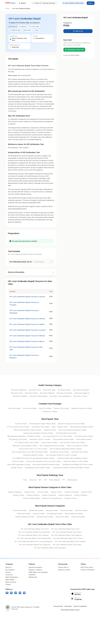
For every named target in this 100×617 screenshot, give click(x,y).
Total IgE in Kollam (16, 467)
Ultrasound (32, 480)
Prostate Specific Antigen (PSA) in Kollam (42, 423)
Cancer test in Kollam (62, 517)
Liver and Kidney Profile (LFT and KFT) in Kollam (61, 455)
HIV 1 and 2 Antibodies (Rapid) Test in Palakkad (70, 541)
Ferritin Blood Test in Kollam (40, 427)
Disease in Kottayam (33, 495)
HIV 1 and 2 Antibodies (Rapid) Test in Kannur (67, 532)
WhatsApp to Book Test (76, 49)
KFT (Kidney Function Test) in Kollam (27, 442)
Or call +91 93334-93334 (71, 55)
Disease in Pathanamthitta (31, 498)
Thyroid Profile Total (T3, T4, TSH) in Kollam (33, 449)
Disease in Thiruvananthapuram (52, 498)
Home (7, 8)
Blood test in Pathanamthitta (38, 396)
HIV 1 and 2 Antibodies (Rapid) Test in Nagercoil (66, 535)
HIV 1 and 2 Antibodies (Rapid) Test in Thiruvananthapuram (33, 541)
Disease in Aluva (30, 492)
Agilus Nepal (9, 579)
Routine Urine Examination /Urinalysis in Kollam (38, 433)
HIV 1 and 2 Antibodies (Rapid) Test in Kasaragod (50, 548)
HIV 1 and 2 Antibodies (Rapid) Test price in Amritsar (27, 318)
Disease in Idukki (43, 492)
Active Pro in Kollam (45, 408)
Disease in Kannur (56, 492)
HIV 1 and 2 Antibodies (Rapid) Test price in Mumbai (27, 336)
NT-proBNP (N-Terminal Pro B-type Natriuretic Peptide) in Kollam (33, 458)
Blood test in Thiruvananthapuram (60, 396)
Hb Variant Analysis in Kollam (84, 436)
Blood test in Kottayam (47, 393)
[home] (10, 3)
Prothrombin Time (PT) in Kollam (39, 439)
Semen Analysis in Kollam (49, 442)
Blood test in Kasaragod (81, 390)
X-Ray (25, 480)
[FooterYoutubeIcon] (7, 592)
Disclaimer (68, 606)
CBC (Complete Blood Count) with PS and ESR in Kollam (30, 452)
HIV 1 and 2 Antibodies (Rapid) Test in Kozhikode (34, 532)
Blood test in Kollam (31, 393)
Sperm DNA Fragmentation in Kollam (18, 464)
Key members (10, 570)
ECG (40, 480)
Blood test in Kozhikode (64, 393)
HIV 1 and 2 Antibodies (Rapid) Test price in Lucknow (28, 330)
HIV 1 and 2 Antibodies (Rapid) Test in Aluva (65, 529)
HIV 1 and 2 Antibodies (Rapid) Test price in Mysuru (27, 341)
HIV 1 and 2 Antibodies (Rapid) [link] (21, 8)
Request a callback (35, 570)
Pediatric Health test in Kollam (24, 517)
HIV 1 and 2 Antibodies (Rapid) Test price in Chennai (27, 296)
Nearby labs (33, 577)
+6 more (36, 30)
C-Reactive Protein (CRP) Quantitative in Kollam (72, 458)
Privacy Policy (58, 606)
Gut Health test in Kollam (54, 513)
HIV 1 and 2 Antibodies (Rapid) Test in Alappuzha (34, 544)
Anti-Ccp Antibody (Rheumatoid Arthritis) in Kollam (66, 449)
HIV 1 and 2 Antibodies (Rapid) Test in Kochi (35, 529)
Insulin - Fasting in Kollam (60, 427)
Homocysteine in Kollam (83, 439)
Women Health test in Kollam (74, 513)
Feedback (32, 574)
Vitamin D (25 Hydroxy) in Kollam (77, 445)
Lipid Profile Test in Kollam (79, 452)
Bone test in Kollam (66, 510)
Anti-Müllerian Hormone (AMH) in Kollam (37, 467)
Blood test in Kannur (64, 390)
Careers (8, 584)
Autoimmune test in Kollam (45, 517)
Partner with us (63, 567)
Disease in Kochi (86, 492)
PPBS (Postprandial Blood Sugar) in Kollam (27, 430)
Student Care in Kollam (50, 411)
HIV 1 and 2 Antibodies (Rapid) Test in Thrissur (68, 538)
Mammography (72, 480)
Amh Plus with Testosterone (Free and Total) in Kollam (43, 461)
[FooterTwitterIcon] (24, 592)
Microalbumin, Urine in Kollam (59, 452)
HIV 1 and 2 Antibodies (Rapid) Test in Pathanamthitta (34, 538)
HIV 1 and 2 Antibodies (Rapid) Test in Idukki (67, 544)
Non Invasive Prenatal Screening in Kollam (46, 464)
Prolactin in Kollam (21, 423)
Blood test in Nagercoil (82, 393)
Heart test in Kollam (52, 510)
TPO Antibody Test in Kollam (18, 439)
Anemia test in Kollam (78, 517)
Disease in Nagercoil (65, 495)
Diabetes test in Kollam (36, 510)
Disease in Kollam (18, 495)
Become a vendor (64, 570)
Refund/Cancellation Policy (70, 610)
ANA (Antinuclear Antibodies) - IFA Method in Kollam (23, 436)
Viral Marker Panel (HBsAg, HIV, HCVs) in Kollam (77, 464)
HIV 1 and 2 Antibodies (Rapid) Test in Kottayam (33, 535)
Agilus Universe (10, 582)
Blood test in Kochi (17, 393)
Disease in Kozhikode (49, 495)
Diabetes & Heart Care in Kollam (81, 408)
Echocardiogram (55, 480)
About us (8, 567)
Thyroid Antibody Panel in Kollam (63, 439)
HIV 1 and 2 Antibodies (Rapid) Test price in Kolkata (27, 324)
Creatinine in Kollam (49, 430)
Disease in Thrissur (71, 498)
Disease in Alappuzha (15, 492)
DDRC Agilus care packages (38, 572)
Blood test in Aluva (35, 390)
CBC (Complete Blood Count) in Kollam (51, 445)
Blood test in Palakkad (20, 396)
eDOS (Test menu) (87, 567)
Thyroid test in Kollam (19, 510)
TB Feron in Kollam (18, 461)
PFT (63, 480)
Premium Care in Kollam (61, 408)
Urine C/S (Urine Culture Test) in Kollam (72, 442)
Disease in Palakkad (80, 495)
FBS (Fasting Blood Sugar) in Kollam (81, 427)
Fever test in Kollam (81, 510)
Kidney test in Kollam (23, 513)
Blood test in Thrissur (80, 396)
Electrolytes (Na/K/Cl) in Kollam (33, 455)
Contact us (9, 574)
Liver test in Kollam (39, 513)
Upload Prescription (35, 567)
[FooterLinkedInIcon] (19, 592)
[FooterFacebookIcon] (15, 592)
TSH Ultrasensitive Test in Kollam (66, 433)
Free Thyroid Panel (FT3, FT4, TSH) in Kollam (57, 436)
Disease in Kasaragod (72, 492)
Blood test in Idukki (49, 390)
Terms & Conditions (80, 606)
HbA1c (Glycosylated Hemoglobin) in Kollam (72, 430)
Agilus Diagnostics (11, 577)
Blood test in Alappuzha (19, 390)
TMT (45, 480)
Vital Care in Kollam (14, 408)
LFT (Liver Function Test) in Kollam (18, 427)
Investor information (88, 570)
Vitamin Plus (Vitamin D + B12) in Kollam (75, 461)
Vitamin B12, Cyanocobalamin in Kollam (24, 445)
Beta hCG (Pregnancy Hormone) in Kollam (71, 423)
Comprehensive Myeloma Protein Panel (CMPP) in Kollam (71, 467)
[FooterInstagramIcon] (11, 592)
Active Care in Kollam (29, 408)
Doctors (8, 572)
